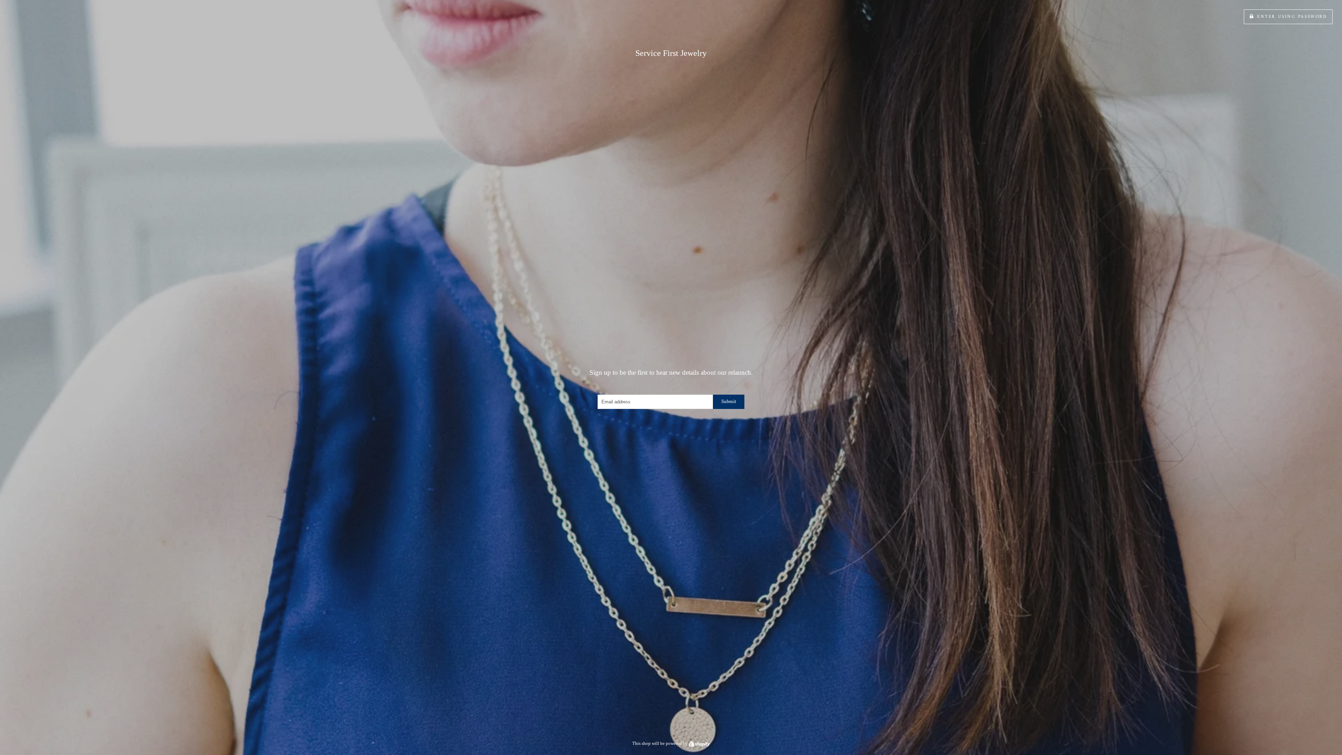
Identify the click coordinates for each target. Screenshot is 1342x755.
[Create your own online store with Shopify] (699, 743)
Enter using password (1292, 17)
